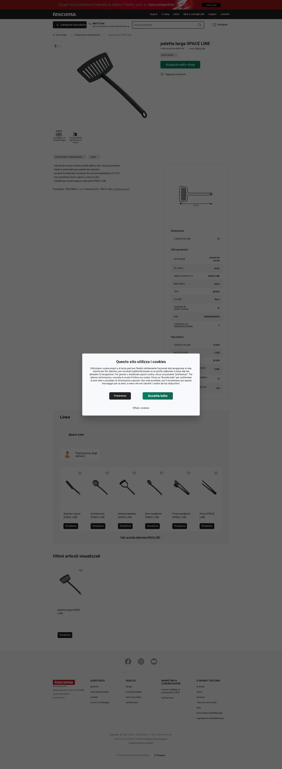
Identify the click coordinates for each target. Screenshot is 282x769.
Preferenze (120, 395)
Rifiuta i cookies (141, 408)
